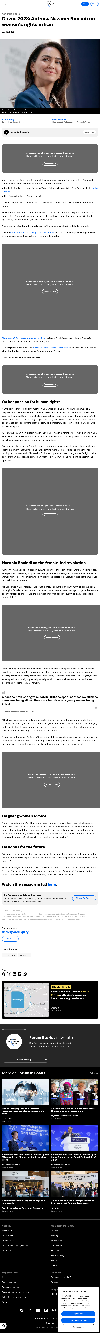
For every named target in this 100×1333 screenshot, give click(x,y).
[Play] (6, 132)
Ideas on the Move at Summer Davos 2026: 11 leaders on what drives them (73, 1109)
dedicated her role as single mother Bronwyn (33, 232)
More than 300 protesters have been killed (23, 338)
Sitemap (50, 1323)
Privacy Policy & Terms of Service (50, 1318)
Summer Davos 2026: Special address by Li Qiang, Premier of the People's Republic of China (73, 1157)
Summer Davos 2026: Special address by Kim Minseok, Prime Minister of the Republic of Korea (25, 1157)
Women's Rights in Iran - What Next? (51, 347)
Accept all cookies (78, 1314)
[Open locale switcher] (3, 1326)
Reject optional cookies (78, 1320)
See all (94, 1073)
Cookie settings (78, 1327)
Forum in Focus (11, 14)
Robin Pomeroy (58, 119)
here (52, 884)
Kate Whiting (8, 119)
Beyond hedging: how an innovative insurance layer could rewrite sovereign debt (23, 1111)
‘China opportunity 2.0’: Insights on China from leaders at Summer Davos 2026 (72, 1202)
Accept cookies (50, 163)
